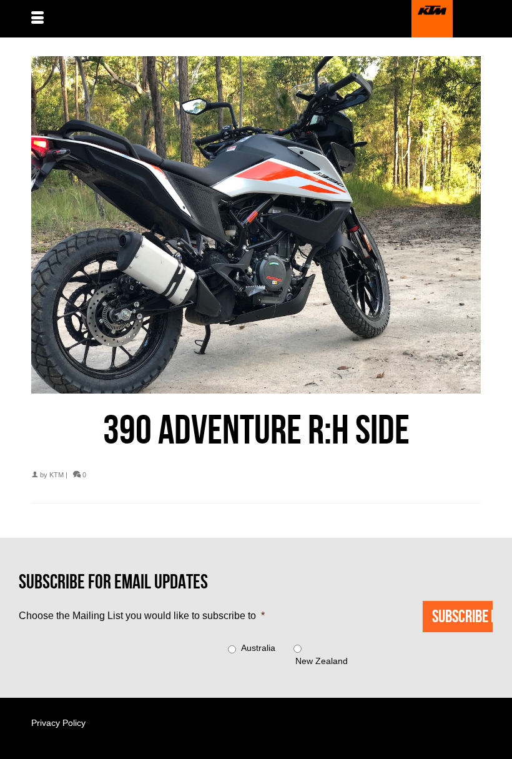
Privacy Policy (58, 723)
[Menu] (37, 18)
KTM (56, 475)
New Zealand (321, 661)
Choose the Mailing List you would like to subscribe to (142, 615)
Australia (258, 648)
